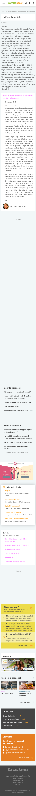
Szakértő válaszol (11, 11)
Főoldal (3, 11)
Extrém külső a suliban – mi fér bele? (18, 442)
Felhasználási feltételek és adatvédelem (18, 777)
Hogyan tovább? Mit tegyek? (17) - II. (18, 402)
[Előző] (27, 678)
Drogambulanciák (9, 716)
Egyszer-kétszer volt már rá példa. (17, 750)
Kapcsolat (18, 784)
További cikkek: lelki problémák (17, 453)
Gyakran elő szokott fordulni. (15, 753)
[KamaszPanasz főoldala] (15, 3)
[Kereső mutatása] (26, 3)
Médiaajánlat (18, 782)
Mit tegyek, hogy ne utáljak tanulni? (17, 392)
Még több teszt (25, 702)
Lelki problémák (21, 11)
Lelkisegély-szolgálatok (11, 719)
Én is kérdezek (23, 645)
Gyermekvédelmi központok (13, 722)
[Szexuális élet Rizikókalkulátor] (16, 473)
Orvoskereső (7, 725)
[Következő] (32, 678)
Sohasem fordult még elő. (14, 747)
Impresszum (18, 780)
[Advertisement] (18, 302)
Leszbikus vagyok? (11, 406)
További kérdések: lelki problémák (16, 410)
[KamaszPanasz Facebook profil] (18, 664)
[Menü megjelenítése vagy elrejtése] (4, 3)
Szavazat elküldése (24, 757)
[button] (29, 3)
